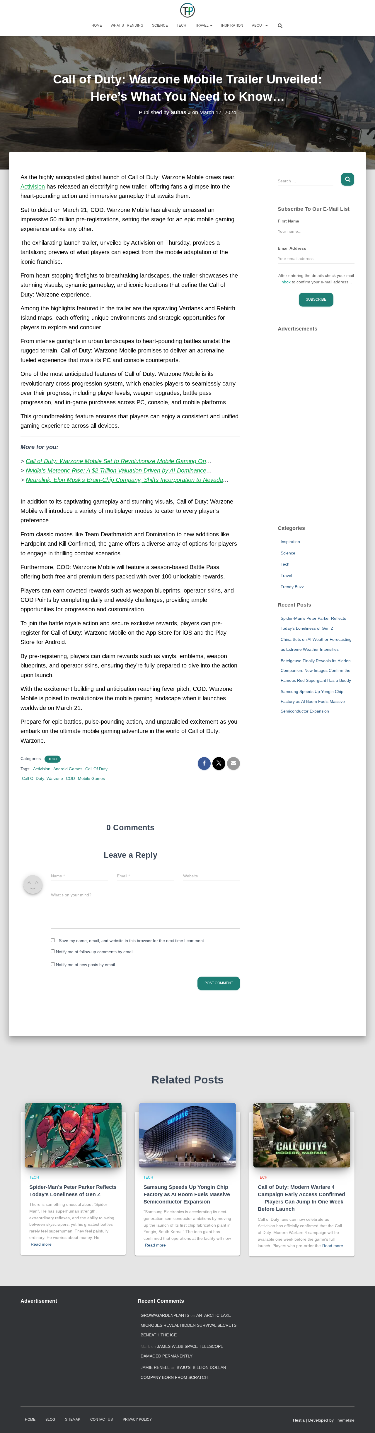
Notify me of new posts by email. (86, 964)
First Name (288, 221)
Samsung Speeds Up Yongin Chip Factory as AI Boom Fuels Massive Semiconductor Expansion (313, 701)
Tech (181, 25)
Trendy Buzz (292, 586)
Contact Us (101, 1419)
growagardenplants (165, 1315)
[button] (210, 25)
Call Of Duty (96, 768)
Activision (41, 768)
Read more (41, 1244)
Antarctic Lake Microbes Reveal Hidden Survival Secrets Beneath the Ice (188, 1325)
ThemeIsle (344, 1420)
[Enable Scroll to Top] (363, 1421)
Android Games (67, 768)
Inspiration (232, 25)
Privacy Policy (137, 1419)
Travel (202, 25)
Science (160, 25)
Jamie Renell (155, 1367)
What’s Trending (127, 25)
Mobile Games (91, 778)
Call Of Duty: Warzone (42, 778)
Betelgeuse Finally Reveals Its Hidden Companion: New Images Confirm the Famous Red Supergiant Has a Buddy (316, 670)
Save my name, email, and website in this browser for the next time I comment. (132, 940)
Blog (50, 1419)
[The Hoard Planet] (187, 10)
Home (96, 25)
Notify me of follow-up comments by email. (95, 951)
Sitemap (72, 1419)
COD (70, 778)
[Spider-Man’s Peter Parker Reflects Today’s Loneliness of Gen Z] (73, 1135)
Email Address (292, 248)
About (258, 25)
